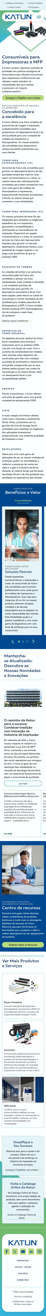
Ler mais (23, 783)
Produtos (23, 1260)
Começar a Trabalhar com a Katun (23, 97)
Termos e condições (23, 1296)
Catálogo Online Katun (15, 3)
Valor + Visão (23, 1267)
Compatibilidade (23, 500)
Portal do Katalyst (35, 3)
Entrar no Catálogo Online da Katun (22, 1216)
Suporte (23, 1273)
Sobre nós (23, 1280)
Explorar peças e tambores (15, 320)
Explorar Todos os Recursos (23, 944)
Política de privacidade (23, 1291)
